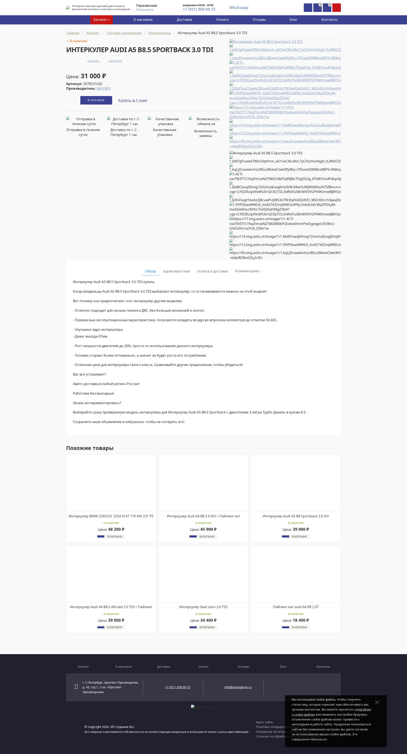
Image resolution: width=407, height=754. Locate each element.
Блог (293, 19)
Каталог (100, 19)
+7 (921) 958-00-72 (199, 9)
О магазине (143, 19)
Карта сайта (264, 722)
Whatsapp (238, 7)
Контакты (329, 19)
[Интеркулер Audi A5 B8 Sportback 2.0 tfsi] (296, 483)
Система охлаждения (123, 33)
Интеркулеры (159, 33)
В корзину (96, 100)
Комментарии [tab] (248, 271)
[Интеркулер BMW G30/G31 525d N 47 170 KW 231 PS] (111, 483)
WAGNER (103, 88)
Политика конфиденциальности (279, 727)
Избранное (115, 61)
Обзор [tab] (150, 271)
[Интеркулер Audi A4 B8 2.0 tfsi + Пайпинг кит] (203, 483)
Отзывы (259, 19)
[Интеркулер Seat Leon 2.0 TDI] (203, 574)
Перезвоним (146, 6)
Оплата (222, 19)
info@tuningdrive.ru (238, 687)
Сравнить (93, 61)
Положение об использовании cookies (283, 732)
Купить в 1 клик (132, 100)
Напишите (144, 9)
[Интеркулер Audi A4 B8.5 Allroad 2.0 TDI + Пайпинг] (111, 574)
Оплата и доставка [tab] (212, 271)
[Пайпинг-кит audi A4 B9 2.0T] (296, 574)
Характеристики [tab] (176, 271)
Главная (72, 33)
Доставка (184, 19)
